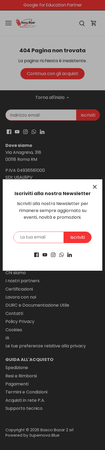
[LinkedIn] (69, 255)
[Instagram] (53, 255)
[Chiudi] (95, 187)
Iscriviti (77, 237)
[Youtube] (45, 255)
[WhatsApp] (61, 255)
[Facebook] (36, 255)
